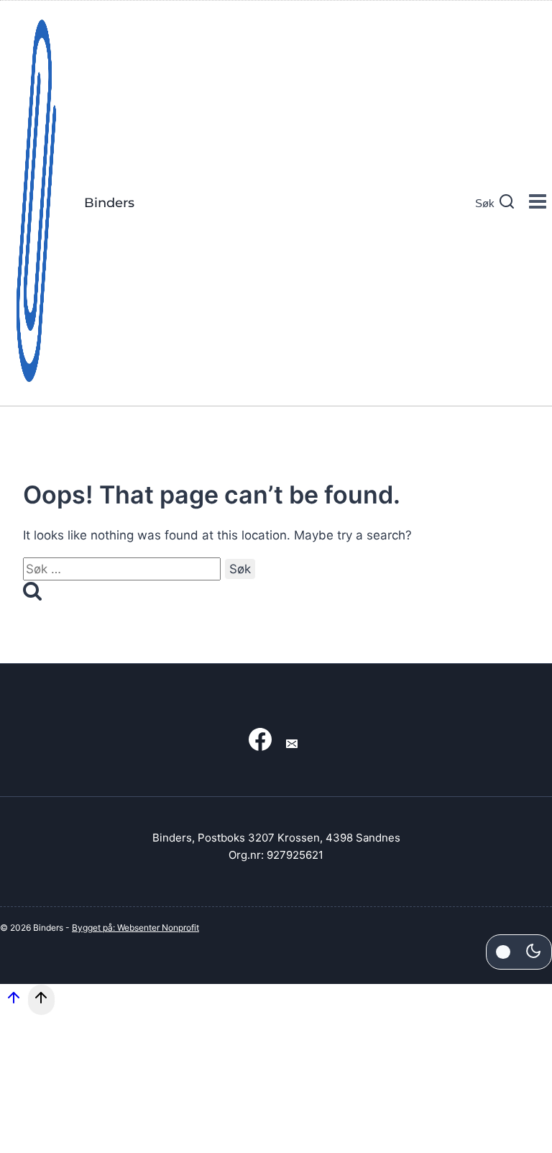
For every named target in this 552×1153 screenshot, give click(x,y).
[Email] (292, 744)
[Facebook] (260, 744)
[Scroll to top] (13, 1002)
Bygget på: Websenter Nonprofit (135, 927)
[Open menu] (537, 203)
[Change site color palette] (519, 951)
